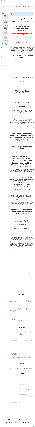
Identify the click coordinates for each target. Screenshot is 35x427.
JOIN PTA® (7, 6)
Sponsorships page (22, 123)
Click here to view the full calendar (4, 44)
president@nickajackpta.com (14, 84)
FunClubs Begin (6, 20)
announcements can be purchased (24, 203)
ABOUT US (13, 6)
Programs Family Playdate (6, 30)
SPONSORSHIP (30, 6)
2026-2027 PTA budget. (21, 108)
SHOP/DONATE (18, 6)
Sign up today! (22, 81)
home (4, 0)
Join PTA (22, 45)
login (1, 0)
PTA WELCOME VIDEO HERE (26, 22)
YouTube (27, 102)
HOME (3, 6)
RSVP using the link (18, 221)
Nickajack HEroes (6, 35)
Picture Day (5, 24)
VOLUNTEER (25, 6)
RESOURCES (20, 8)
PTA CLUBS (7, 8)
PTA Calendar (32, 119)
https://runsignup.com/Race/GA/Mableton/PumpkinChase (24, 177)
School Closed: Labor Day (6, 40)
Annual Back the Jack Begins (6, 18)
